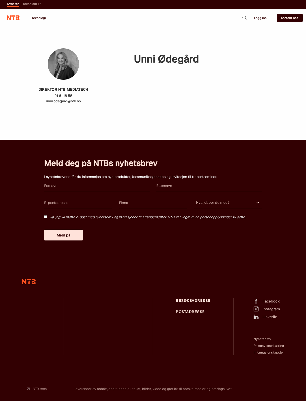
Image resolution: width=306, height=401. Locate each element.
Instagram (271, 309)
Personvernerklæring (269, 346)
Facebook (271, 301)
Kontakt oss (289, 18)
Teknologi (30, 4)
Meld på (63, 235)
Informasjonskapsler (269, 352)
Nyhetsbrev (262, 339)
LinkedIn (270, 316)
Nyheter (13, 4)
